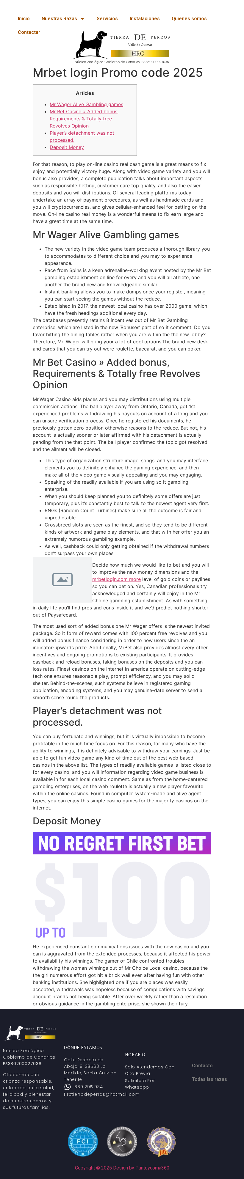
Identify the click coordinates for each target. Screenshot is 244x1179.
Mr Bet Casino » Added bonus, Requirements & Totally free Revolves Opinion (84, 119)
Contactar (29, 32)
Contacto (202, 1065)
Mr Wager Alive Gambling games (86, 104)
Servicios (107, 18)
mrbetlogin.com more (116, 579)
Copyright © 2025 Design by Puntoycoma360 (122, 1168)
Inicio (24, 18)
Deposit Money (67, 147)
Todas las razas (209, 1079)
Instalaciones (145, 18)
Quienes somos (189, 18)
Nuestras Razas (59, 18)
